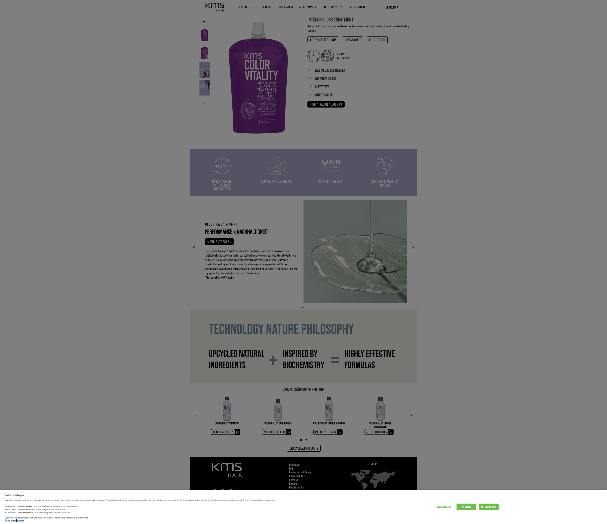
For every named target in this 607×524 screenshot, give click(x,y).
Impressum (20, 520)
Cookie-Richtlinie (11, 520)
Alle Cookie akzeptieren (488, 506)
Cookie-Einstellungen (444, 506)
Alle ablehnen (466, 506)
